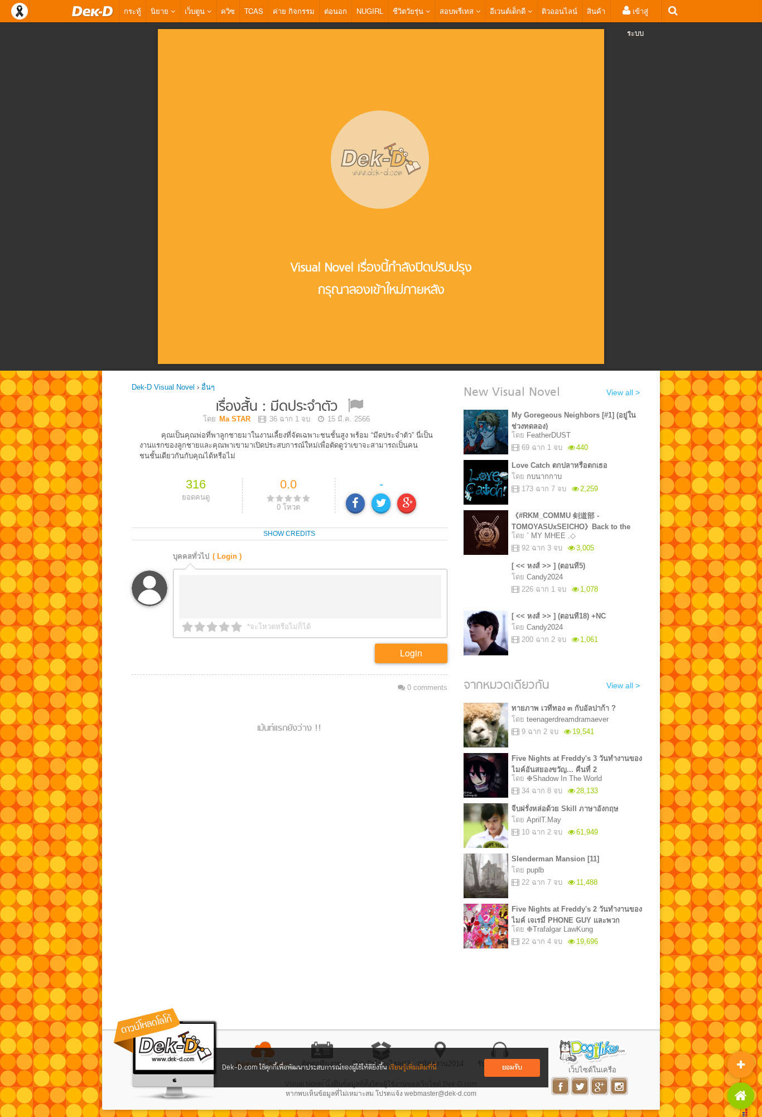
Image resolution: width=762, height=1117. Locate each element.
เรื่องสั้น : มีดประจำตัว (276, 407)
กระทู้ (132, 11)
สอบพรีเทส (458, 11)
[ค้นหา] (673, 11)
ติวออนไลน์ (559, 11)
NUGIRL (369, 11)
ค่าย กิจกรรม (294, 11)
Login (411, 652)
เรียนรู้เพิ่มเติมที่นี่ (413, 1067)
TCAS (253, 11)
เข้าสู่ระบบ (637, 22)
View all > (623, 392)
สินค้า (596, 11)
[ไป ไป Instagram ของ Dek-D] (619, 1086)
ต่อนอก (335, 11)
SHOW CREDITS (289, 534)
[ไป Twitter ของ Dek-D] (580, 1086)
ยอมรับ (512, 1067)
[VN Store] (740, 1095)
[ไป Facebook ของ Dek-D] (561, 1086)
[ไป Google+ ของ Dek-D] (600, 1086)
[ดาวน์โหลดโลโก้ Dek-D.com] (166, 1054)
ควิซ (228, 11)
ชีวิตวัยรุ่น (409, 11)
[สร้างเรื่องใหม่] (740, 1064)
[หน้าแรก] (92, 11)
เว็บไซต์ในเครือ (592, 1069)
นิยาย (161, 11)
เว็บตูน (196, 11)
